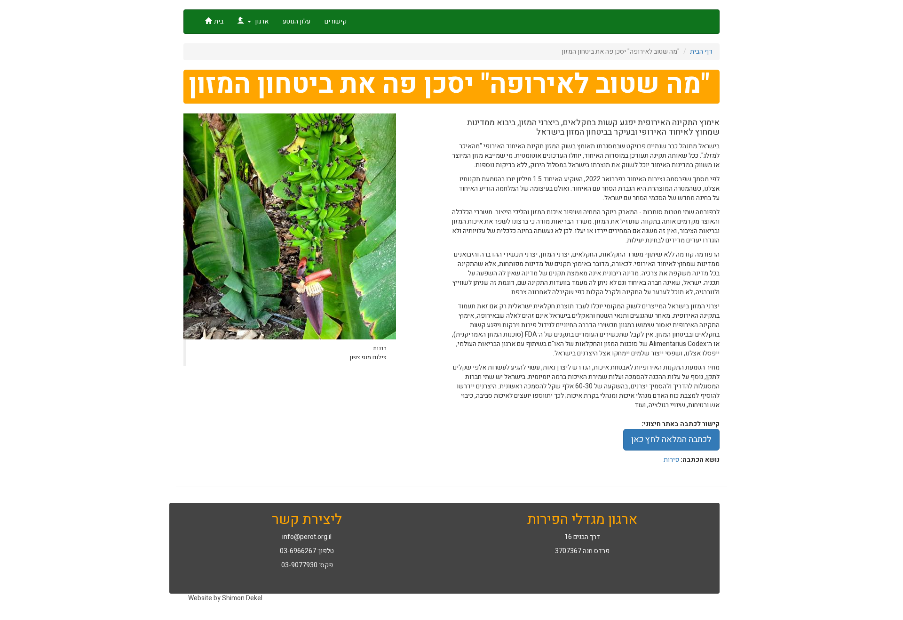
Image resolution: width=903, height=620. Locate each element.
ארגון (261, 21)
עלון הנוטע (296, 21)
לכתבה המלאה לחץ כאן (671, 439)
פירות (671, 460)
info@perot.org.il (307, 537)
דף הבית (701, 51)
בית (218, 21)
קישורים (336, 21)
